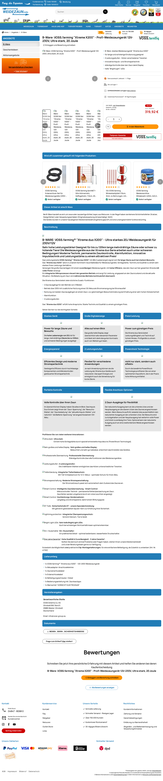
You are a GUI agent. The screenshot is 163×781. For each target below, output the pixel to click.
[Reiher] (130, 20)
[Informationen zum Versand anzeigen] (104, 748)
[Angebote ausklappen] (125, 26)
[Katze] (70, 20)
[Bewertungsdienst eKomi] (135, 12)
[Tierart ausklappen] (103, 26)
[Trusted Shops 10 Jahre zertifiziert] (151, 12)
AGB (3, 771)
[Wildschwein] (85, 20)
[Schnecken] (151, 20)
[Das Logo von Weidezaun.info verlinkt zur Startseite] (28, 12)
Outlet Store (48, 726)
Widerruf (22, 771)
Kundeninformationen (133, 709)
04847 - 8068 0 (16, 711)
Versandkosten (156, 771)
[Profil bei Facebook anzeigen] (8, 724)
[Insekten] (158, 20)
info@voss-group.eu (54, 616)
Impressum (12, 771)
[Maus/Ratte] (145, 20)
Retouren (46, 722)
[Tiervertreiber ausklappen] (83, 26)
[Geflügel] (53, 20)
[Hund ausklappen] (92, 26)
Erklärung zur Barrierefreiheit (136, 722)
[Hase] (76, 20)
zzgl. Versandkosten (119, 105)
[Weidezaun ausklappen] (35, 26)
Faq (44, 713)
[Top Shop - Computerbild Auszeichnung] (158, 12)
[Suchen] (105, 11)
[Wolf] (95, 20)
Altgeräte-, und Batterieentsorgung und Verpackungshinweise (140, 727)
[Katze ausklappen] (112, 26)
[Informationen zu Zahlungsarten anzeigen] (48, 752)
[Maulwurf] (137, 20)
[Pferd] (7, 20)
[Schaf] (37, 20)
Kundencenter (14, 719)
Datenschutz (34, 771)
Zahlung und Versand (132, 713)
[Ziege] (45, 20)
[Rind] (27, 20)
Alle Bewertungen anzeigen (103, 687)
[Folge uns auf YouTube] (14, 724)
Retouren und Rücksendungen (152, 775)
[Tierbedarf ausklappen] (49, 26)
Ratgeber (46, 718)
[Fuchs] (104, 20)
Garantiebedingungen (133, 718)
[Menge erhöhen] (119, 119)
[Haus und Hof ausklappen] (65, 26)
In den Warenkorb (136, 126)
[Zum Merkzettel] (108, 126)
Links (45, 731)
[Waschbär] (113, 20)
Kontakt (46, 709)
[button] (71, 52)
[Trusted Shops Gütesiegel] (143, 12)
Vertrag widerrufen (13, 730)
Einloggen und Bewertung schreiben (60, 45)
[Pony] (16, 20)
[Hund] (61, 20)
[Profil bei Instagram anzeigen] (3, 724)
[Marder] (122, 20)
